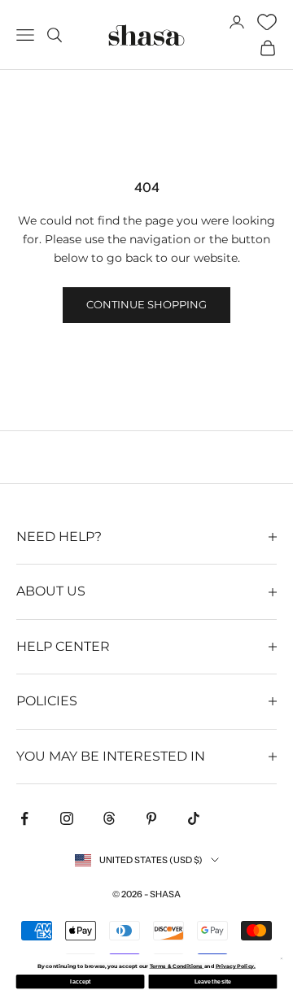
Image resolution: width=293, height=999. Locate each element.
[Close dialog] (281, 958)
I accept (80, 981)
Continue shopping (146, 304)
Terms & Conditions (177, 965)
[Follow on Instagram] (67, 818)
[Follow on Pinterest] (151, 818)
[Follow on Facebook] (24, 818)
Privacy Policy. (236, 965)
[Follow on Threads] (109, 818)
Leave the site (213, 981)
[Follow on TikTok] (194, 818)
